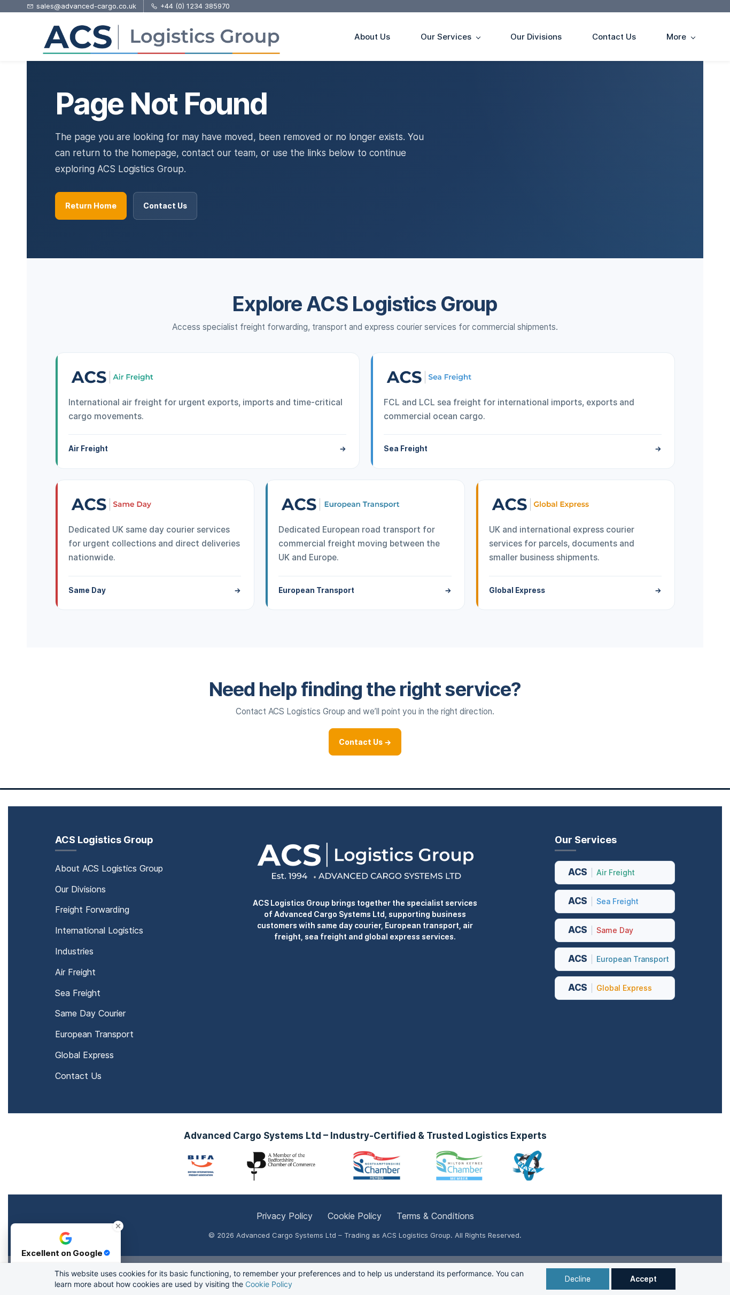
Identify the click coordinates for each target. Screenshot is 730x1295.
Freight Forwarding (92, 909)
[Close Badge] (118, 1226)
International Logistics (99, 930)
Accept (643, 1278)
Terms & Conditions (435, 1216)
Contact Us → (365, 741)
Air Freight (75, 972)
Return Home (91, 205)
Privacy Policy (285, 1216)
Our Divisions (80, 889)
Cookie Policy (268, 1284)
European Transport (94, 1034)
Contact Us (165, 205)
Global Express (84, 1055)
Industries (74, 951)
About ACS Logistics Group (109, 868)
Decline (578, 1278)
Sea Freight (77, 993)
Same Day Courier (90, 1013)
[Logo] (160, 36)
